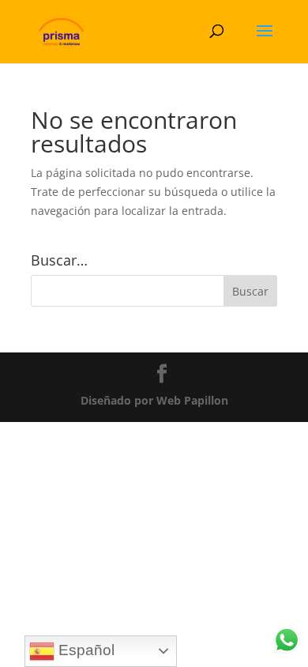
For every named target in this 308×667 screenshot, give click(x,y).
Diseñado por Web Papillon (154, 400)
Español (84, 650)
